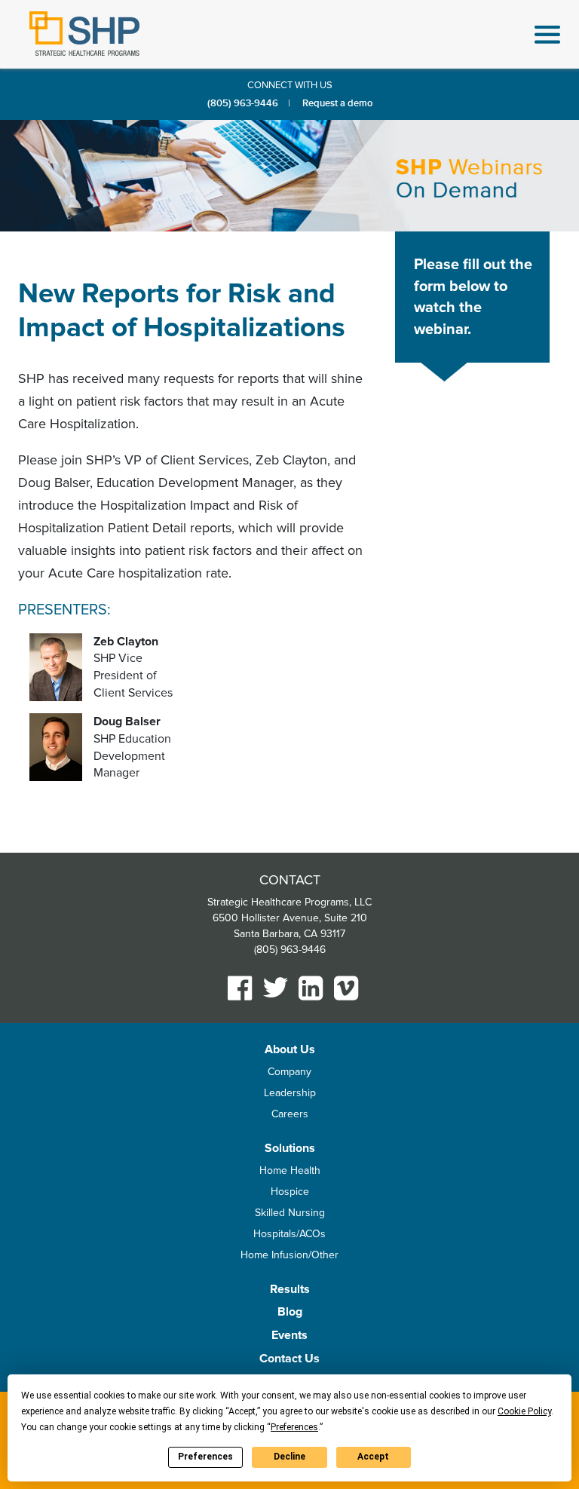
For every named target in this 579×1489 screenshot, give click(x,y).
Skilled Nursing (290, 1212)
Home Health (289, 1170)
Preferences (205, 1456)
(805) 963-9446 (242, 103)
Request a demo (337, 103)
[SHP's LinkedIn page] (311, 988)
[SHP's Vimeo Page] (346, 988)
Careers (289, 1114)
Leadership (290, 1092)
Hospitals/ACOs (289, 1233)
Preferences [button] (294, 1427)
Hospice (290, 1191)
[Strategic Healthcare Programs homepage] (84, 33)
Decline (289, 1456)
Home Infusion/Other (289, 1254)
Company (289, 1071)
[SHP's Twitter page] (275, 987)
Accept (373, 1456)
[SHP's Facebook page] (240, 988)
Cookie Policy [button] (524, 1411)
